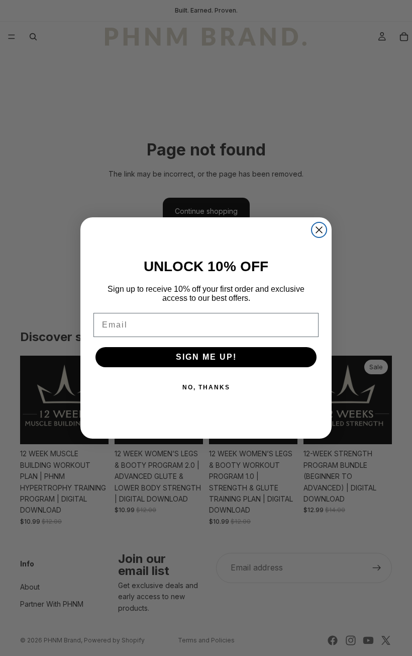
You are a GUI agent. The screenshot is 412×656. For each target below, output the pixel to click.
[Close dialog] (319, 229)
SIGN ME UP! (206, 357)
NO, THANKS (206, 387)
